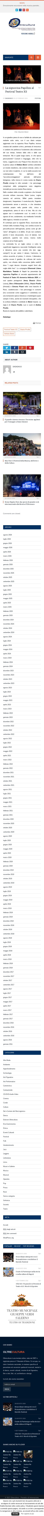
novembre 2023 (8, 675)
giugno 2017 (7, 997)
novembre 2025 (8, 573)
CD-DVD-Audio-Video (10, 1094)
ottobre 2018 (7, 929)
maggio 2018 (7, 951)
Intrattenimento (8, 1145)
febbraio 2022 (8, 764)
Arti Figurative (8, 1077)
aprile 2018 (7, 955)
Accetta (15, 1514)
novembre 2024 (8, 624)
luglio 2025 (7, 590)
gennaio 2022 (8, 768)
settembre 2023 (8, 683)
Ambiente (6, 1064)
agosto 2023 (7, 688)
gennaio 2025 (8, 615)
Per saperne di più (27, 1514)
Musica (5, 1171)
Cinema (6, 1098)
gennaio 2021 (8, 815)
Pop (4, 1183)
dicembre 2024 (8, 620)
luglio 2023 (7, 692)
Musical (6, 1175)
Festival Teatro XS (10, 329)
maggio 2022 (7, 751)
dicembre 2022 (8, 722)
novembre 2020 (8, 823)
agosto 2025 (7, 586)
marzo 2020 (7, 857)
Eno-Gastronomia (9, 1124)
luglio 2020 (7, 840)
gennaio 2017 (8, 1019)
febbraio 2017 (8, 1014)
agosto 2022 (7, 738)
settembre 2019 (8, 883)
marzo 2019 (7, 908)
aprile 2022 (7, 755)
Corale (5, 1103)
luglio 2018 (7, 942)
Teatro (5, 1209)
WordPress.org (8, 1238)
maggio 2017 (7, 1002)
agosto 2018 (7, 938)
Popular (8, 1246)
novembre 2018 (8, 925)
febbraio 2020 (8, 862)
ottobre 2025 (7, 577)
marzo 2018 (7, 959)
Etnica (5, 1128)
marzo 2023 (7, 709)
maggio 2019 (7, 900)
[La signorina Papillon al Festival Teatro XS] (22, 74)
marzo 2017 (7, 1010)
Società (6, 1204)
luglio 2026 (7, 539)
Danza (5, 1115)
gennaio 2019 (8, 917)
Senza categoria (9, 1196)
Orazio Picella (25, 329)
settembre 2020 (8, 832)
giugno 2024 (7, 645)
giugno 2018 (7, 946)
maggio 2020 (7, 849)
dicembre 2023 (8, 671)
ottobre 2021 (7, 781)
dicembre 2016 (8, 1023)
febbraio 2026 (8, 560)
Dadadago (9, 98)
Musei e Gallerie (9, 1166)
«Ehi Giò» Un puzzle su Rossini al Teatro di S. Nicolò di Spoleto (28, 1285)
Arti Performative (9, 1081)
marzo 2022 (7, 760)
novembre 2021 (8, 777)
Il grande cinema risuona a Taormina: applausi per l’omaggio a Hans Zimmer (22, 420)
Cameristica (7, 1086)
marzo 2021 (7, 806)
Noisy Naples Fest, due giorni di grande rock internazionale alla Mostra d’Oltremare (22, 503)
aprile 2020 (7, 853)
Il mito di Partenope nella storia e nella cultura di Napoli (28, 1272)
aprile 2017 (7, 1006)
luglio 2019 (7, 891)
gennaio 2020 (8, 866)
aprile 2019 (7, 904)
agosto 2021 (7, 789)
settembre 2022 (8, 734)
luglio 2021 (7, 794)
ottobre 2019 (7, 878)
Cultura (5, 1107)
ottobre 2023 (7, 679)
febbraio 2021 (8, 811)
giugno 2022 (7, 747)
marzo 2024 (7, 658)
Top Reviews (28, 1246)
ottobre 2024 (7, 628)
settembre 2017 (8, 985)
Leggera (6, 1154)
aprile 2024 (7, 654)
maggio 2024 (7, 649)
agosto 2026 (7, 535)
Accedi (5, 1225)
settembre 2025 (8, 581)
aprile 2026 (7, 552)
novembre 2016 (8, 1027)
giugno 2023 (7, 696)
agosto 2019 (7, 887)
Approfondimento (9, 1069)
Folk (4, 1141)
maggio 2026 (7, 547)
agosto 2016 (7, 1040)
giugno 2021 (7, 798)
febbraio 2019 (8, 912)
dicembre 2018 (8, 921)
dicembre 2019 (8, 870)
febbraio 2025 (8, 611)
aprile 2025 (7, 603)
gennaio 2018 (8, 968)
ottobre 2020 (7, 828)
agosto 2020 (7, 836)
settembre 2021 (8, 785)
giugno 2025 (7, 594)
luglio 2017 (7, 993)
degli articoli (9, 1229)
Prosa (5, 1188)
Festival (38, 98)
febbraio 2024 (8, 662)
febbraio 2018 (8, 963)
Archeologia (7, 1073)
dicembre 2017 (8, 972)
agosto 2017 (7, 989)
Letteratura (7, 1158)
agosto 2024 (7, 637)
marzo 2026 (7, 556)
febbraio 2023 (8, 713)
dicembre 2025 (8, 569)
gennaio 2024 (8, 666)
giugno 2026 (7, 543)
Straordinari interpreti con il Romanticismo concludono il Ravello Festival (27, 1259)
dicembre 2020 (8, 819)
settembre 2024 (8, 632)
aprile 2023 (7, 705)
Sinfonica (6, 1200)
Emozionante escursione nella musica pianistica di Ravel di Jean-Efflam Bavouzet (22, 6)
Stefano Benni (9, 334)
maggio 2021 (7, 802)
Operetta (6, 1179)
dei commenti (9, 1233)
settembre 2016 (8, 1036)
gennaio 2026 (8, 564)
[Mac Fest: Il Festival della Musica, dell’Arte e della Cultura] (22, 445)
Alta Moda (6, 1060)
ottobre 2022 (7, 730)
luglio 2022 (7, 743)
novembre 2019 (8, 874)
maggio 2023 (7, 700)
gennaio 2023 (8, 717)
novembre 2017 (8, 976)
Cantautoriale (7, 1090)
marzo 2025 (7, 607)
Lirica (5, 1162)
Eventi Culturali (8, 1132)
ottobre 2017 (7, 980)
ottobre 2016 (7, 1031)
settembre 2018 (8, 934)
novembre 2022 (8, 726)
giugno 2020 (7, 845)
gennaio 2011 (7, 1044)
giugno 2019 (7, 895)
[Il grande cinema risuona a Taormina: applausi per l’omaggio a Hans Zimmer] (22, 404)
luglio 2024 (7, 641)
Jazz (5, 1149)
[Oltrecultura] (22, 27)
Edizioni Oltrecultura (10, 1120)
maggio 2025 (7, 598)
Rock (5, 1192)
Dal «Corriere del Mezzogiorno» (14, 1111)
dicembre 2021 (8, 772)
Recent (17, 1246)
